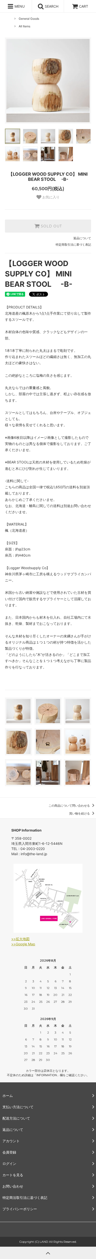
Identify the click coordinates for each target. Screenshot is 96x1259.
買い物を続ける (80, 813)
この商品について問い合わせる (69, 805)
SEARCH (51, 6)
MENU (19, 6)
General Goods (29, 18)
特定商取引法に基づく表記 (73, 244)
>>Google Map (23, 944)
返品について (82, 238)
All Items (24, 26)
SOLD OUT (51, 226)
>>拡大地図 (20, 939)
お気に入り (50, 197)
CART (83, 6)
